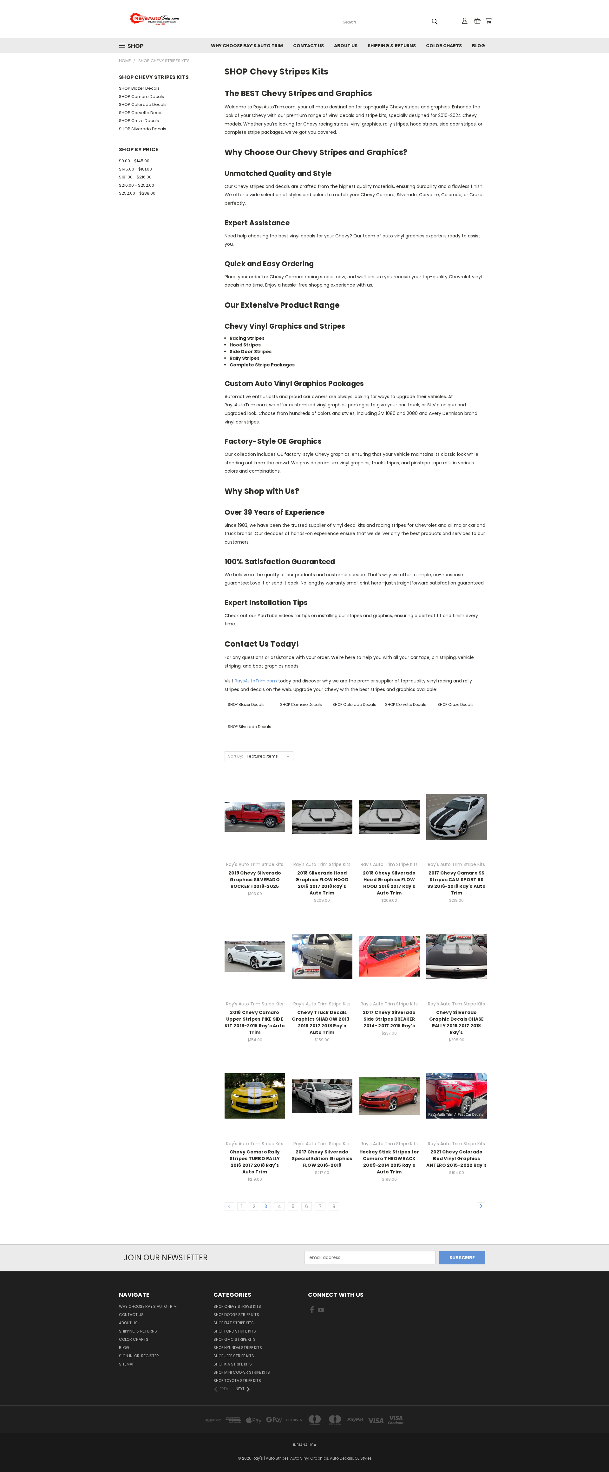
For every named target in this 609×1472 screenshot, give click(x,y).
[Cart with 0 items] (488, 20)
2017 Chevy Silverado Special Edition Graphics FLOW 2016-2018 (322, 1158)
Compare (252, 816)
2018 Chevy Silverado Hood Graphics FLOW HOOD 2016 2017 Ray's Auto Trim (389, 883)
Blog (478, 45)
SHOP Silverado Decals (142, 129)
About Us (345, 45)
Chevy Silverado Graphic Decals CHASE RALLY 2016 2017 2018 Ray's (456, 1022)
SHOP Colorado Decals (143, 104)
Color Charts (444, 45)
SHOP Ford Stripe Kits (234, 1331)
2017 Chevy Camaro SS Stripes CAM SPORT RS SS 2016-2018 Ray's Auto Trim (456, 883)
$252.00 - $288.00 (137, 193)
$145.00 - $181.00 (135, 169)
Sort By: (235, 756)
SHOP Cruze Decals (139, 121)
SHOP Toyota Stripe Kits (237, 1380)
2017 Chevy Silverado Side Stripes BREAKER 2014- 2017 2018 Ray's (389, 1019)
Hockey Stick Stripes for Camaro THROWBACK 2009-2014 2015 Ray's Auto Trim (389, 1162)
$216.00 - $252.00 (136, 185)
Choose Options (255, 828)
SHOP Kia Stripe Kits (232, 1364)
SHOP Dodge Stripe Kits (236, 1314)
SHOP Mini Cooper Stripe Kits (241, 1372)
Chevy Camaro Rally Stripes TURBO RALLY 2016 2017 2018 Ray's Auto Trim (255, 1162)
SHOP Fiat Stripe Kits (233, 1323)
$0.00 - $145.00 (134, 161)
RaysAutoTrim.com (256, 681)
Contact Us (308, 45)
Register (150, 1356)
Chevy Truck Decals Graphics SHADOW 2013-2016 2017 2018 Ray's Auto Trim (322, 1022)
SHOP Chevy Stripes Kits (237, 1306)
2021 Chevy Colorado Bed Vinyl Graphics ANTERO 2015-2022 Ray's (456, 1158)
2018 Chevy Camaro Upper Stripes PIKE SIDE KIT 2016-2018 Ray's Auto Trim (255, 1022)
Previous (592, 1452)
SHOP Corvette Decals (142, 113)
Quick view (255, 804)
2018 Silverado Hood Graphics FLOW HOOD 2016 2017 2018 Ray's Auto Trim (322, 883)
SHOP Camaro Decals (141, 97)
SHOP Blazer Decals (139, 88)
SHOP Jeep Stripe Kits (233, 1356)
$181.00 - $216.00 (135, 177)
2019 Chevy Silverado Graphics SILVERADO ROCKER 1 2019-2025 (254, 879)
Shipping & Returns (392, 45)
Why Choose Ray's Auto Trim (247, 45)
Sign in (126, 1356)
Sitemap (126, 1364)
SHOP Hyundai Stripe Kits (237, 1347)
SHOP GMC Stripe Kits (234, 1339)
